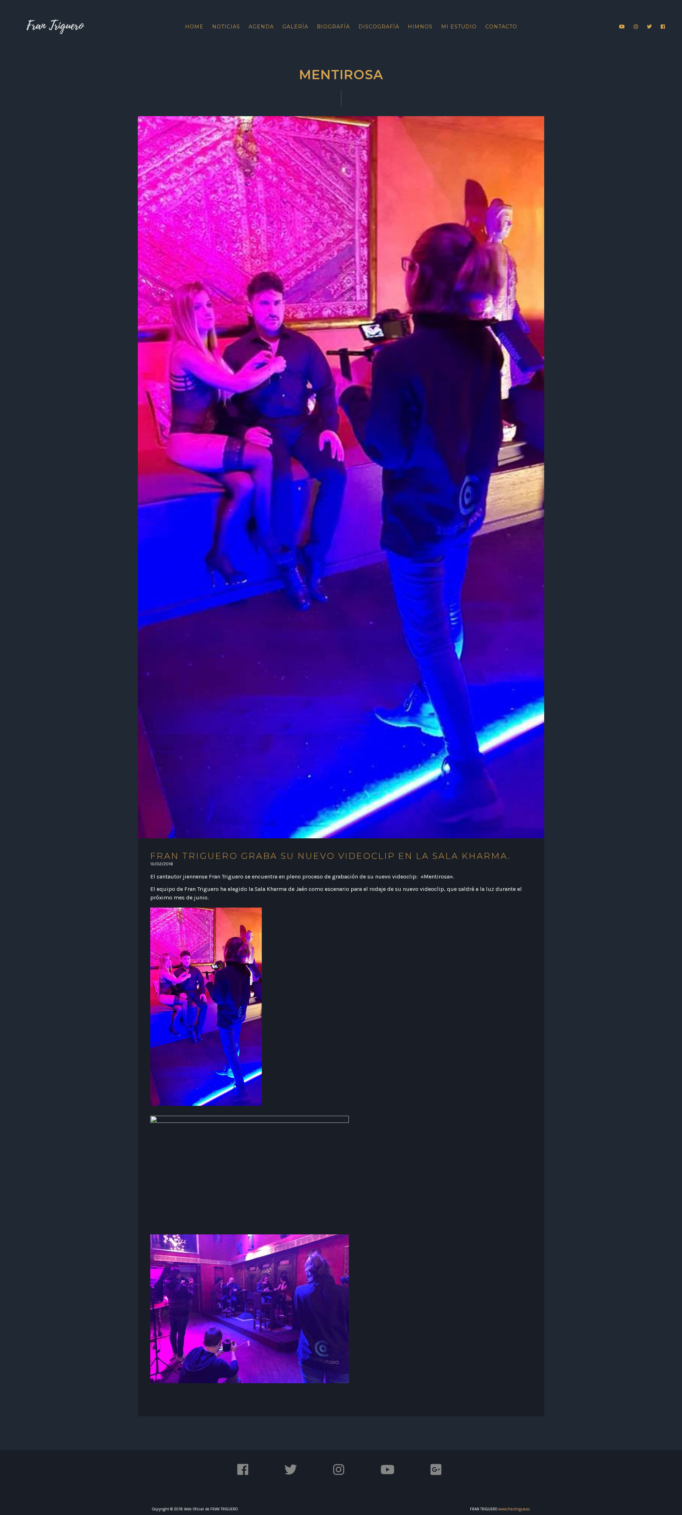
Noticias (226, 26)
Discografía (378, 26)
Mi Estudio (459, 26)
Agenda (261, 26)
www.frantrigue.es (514, 1509)
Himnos (420, 26)
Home (194, 26)
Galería (295, 26)
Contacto (501, 26)
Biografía (333, 26)
